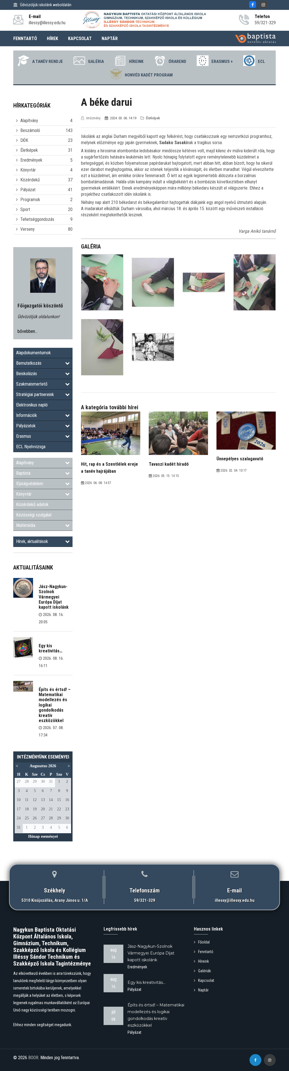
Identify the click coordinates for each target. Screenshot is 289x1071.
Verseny (27, 229)
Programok (30, 199)
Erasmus (23, 436)
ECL (261, 61)
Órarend (177, 61)
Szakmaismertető (31, 384)
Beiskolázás (26, 373)
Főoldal (204, 942)
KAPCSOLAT (80, 38)
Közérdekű (30, 179)
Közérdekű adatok (32, 504)
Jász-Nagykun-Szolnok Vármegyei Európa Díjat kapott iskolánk (54, 597)
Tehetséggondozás (37, 219)
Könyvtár (28, 170)
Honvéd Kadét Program (149, 75)
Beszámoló (30, 130)
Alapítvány (29, 120)
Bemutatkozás (28, 363)
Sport (25, 209)
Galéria (96, 61)
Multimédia (25, 525)
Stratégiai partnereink (35, 394)
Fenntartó (205, 951)
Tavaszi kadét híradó (169, 464)
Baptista (23, 473)
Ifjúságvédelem (29, 483)
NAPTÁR (110, 38)
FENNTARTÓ (25, 38)
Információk (26, 415)
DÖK (24, 140)
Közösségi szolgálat (34, 515)
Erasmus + (222, 61)
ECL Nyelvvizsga (30, 446)
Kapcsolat (206, 980)
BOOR (33, 1057)
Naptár (203, 990)
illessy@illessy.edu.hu (235, 900)
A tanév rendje (47, 61)
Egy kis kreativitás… (50, 648)
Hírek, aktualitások (32, 541)
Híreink (136, 61)
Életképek (29, 150)
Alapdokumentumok (33, 352)
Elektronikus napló (32, 405)
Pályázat (28, 189)
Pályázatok (26, 425)
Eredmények (31, 160)
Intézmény (93, 118)
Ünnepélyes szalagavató (239, 458)
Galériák (204, 971)
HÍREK (52, 38)
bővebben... (27, 331)
